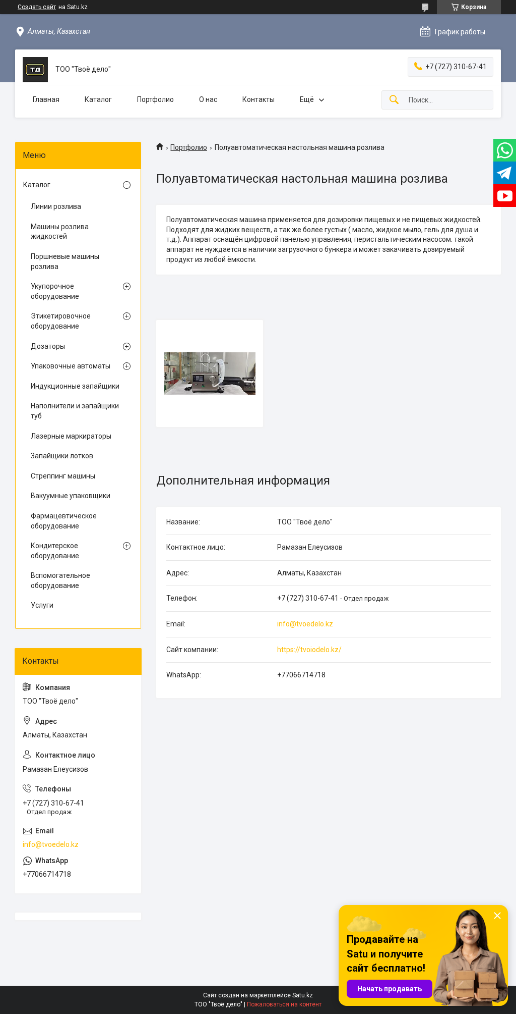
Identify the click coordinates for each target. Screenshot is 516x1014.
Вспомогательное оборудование (60, 580)
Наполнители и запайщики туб (75, 411)
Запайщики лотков (62, 456)
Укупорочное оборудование (55, 291)
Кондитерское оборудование (55, 551)
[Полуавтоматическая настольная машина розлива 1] (209, 373)
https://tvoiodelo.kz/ (309, 650)
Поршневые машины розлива (65, 261)
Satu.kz (302, 995)
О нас (208, 99)
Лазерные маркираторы (71, 436)
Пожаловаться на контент (284, 1004)
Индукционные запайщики (75, 386)
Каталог (98, 99)
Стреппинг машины (63, 476)
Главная (46, 99)
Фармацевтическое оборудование (64, 521)
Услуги (42, 605)
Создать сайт (37, 7)
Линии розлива (56, 206)
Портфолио (155, 99)
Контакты (258, 99)
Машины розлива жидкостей (60, 232)
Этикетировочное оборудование (61, 321)
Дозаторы (48, 346)
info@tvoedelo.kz (305, 624)
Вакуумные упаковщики (70, 496)
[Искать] (394, 100)
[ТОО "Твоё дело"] (35, 69)
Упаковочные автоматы (70, 366)
